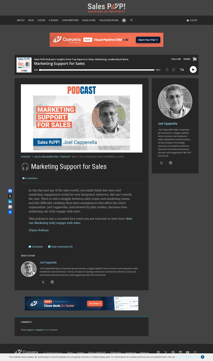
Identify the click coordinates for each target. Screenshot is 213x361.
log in (30, 329)
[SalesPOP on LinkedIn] (52, 282)
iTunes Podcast (39, 230)
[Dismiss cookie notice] (202, 357)
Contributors (70, 20)
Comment (37, 246)
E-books (53, 20)
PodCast (65, 156)
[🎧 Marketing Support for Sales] (81, 118)
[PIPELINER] (124, 20)
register (39, 329)
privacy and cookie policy (187, 356)
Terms (70, 352)
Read (31, 20)
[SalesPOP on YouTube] (187, 352)
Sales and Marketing (46, 156)
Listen (41, 20)
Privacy (80, 352)
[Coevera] (29, 352)
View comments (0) (62, 246)
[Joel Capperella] (28, 268)
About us (144, 352)
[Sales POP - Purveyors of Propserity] (106, 7)
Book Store (89, 20)
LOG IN (193, 20)
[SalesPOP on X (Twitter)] (43, 282)
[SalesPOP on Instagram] (195, 352)
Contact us (130, 352)
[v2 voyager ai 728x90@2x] (82, 303)
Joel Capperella (107, 156)
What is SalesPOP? (97, 352)
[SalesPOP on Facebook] (173, 352)
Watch (20, 20)
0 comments (31, 178)
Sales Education (108, 20)
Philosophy (115, 352)
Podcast (26, 156)
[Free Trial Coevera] (106, 40)
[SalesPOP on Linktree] (158, 352)
